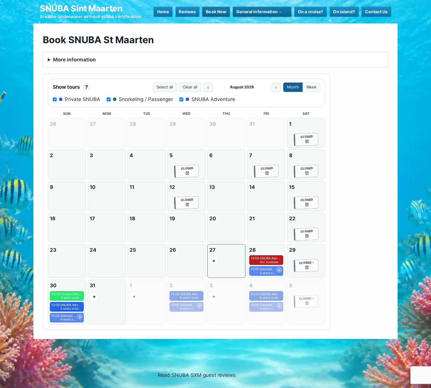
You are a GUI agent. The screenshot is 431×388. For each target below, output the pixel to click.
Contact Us (376, 11)
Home (163, 11)
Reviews (187, 11)
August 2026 (242, 87)
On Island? (344, 11)
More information (74, 60)
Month (293, 87)
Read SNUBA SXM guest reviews (197, 375)
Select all (165, 87)
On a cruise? (310, 11)
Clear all (190, 87)
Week (311, 87)
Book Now (216, 11)
